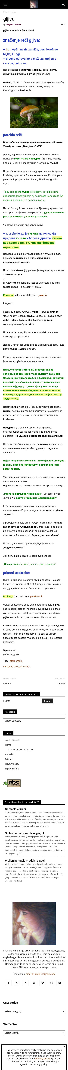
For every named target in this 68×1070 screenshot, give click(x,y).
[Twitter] (34, 983)
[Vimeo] (42, 983)
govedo (7, 683)
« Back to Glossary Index (17, 666)
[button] (5, 4)
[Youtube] (59, 983)
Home (6, 11)
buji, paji (61, 683)
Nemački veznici (15, 809)
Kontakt (9, 754)
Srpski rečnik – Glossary (20, 749)
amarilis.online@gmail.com (40, 973)
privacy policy (42, 1058)
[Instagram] (17, 983)
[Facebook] (8, 983)
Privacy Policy (12, 763)
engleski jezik (12, 740)
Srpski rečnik (12, 768)
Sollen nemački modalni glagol (24, 833)
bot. (8, 49)
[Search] (63, 4)
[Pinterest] (25, 983)
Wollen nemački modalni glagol (25, 860)
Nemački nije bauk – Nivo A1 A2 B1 (22, 802)
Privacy (8, 759)
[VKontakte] (51, 983)
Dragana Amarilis (13, 24)
